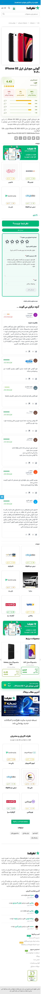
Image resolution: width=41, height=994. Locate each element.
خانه (38, 23)
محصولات (32, 23)
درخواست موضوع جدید (32, 952)
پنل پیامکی (26, 833)
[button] (38, 138)
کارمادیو (35, 833)
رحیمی (30, 359)
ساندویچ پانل (15, 833)
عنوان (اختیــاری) (31, 246)
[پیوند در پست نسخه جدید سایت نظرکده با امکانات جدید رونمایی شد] (20, 706)
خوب (21, 242)
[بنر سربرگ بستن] (2, 2)
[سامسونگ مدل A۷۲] (30, 651)
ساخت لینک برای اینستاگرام (32, 941)
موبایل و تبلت (12, 23)
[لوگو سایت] (33, 7)
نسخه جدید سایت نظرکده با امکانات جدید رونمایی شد (20, 721)
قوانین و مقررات (35, 963)
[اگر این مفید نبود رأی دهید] (29, 351)
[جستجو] (9, 8)
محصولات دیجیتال (22, 23)
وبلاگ (38, 956)
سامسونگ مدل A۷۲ (30, 662)
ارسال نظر (20, 230)
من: (35, 280)
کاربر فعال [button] (28, 361)
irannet (30, 313)
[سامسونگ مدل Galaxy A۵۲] (11, 651)
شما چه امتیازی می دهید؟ (28, 237)
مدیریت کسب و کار (33, 937)
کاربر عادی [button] (28, 316)
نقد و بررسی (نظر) (31, 256)
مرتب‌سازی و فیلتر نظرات (30, 301)
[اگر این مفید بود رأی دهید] (36, 351)
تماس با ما (37, 959)
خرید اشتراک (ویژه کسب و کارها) (30, 944)
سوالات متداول (35, 966)
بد (11, 242)
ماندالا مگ (34, 838)
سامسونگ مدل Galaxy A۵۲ (11, 663)
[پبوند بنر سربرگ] (20, 2)
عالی (26, 242)
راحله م (30, 471)
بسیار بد (7, 242)
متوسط (16, 242)
